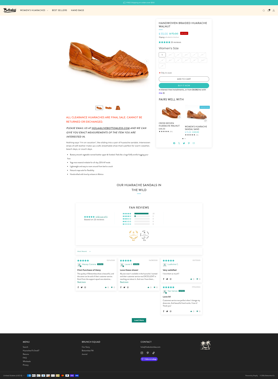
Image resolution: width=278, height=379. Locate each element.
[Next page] (209, 122)
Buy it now (184, 85)
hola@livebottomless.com (111, 128)
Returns (26, 354)
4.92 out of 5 (101, 217)
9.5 (186, 60)
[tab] (182, 138)
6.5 (186, 54)
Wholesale (27, 361)
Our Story (86, 347)
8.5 (170, 60)
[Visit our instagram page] (142, 353)
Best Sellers (59, 10)
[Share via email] (193, 143)
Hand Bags (77, 10)
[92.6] (144, 235)
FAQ (25, 357)
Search (25, 347)
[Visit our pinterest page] (148, 353)
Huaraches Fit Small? (31, 350)
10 (194, 60)
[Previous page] (158, 122)
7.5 (202, 54)
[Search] (264, 10)
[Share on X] (179, 143)
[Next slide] (146, 61)
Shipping (161, 37)
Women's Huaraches (32, 10)
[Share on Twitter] (184, 143)
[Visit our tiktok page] (153, 353)
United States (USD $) (12, 375)
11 (162, 66)
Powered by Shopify (251, 375)
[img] (83, 260)
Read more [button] (81, 282)
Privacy (25, 365)
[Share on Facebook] (174, 143)
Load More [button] (139, 320)
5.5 (170, 54)
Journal (84, 354)
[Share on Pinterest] (188, 143)
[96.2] (133, 235)
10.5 (202, 60)
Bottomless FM (88, 350)
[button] (165, 42)
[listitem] (139, 2)
